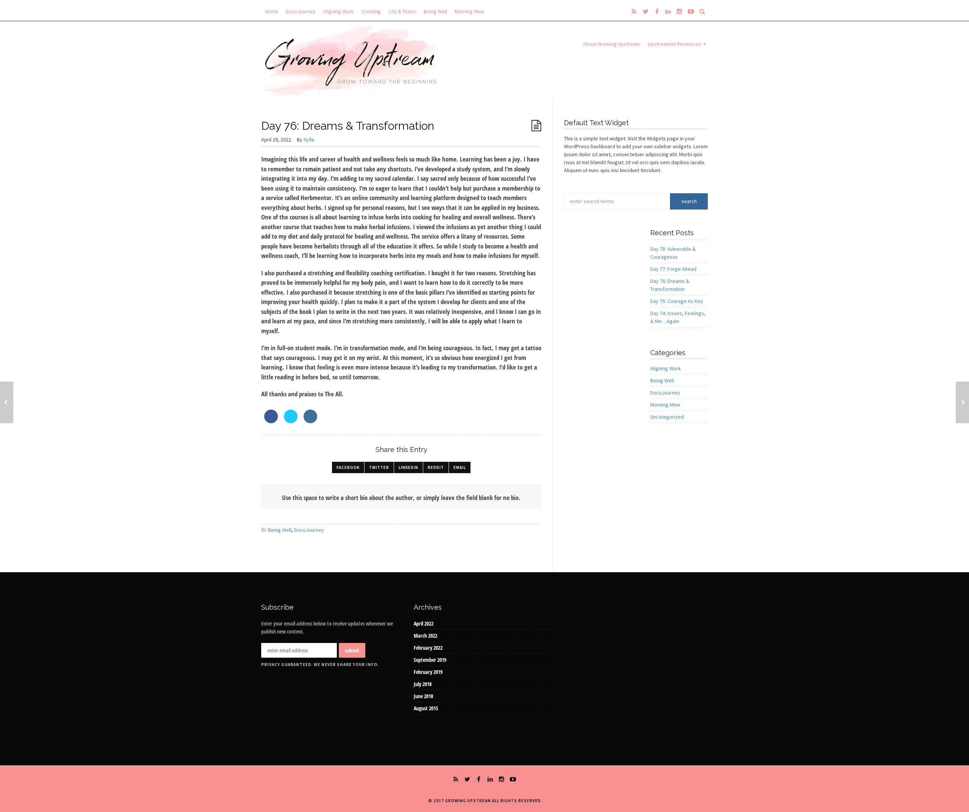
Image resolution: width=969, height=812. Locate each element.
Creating (371, 11)
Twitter (379, 467)
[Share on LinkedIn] (310, 421)
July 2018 (423, 684)
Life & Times (402, 11)
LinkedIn (408, 467)
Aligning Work (338, 11)
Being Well (435, 11)
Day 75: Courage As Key (676, 301)
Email (459, 467)
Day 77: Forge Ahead (673, 268)
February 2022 (428, 647)
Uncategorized (667, 416)
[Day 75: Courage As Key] (962, 402)
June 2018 (423, 696)
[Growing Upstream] (352, 60)
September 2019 (430, 659)
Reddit (436, 467)
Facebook (348, 467)
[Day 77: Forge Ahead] (6, 402)
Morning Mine (469, 11)
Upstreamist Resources (674, 43)
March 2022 (425, 635)
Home (271, 11)
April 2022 (423, 623)
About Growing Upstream (611, 43)
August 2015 (426, 708)
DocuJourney (301, 11)
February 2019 (428, 671)
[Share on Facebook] (271, 421)
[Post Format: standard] (536, 125)
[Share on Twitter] (291, 421)
